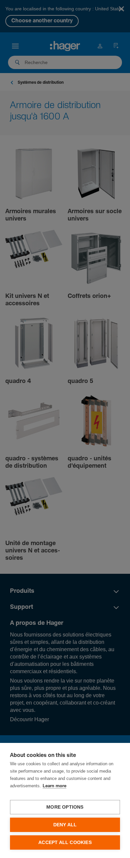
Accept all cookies (65, 842)
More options (64, 807)
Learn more (54, 786)
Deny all (65, 824)
